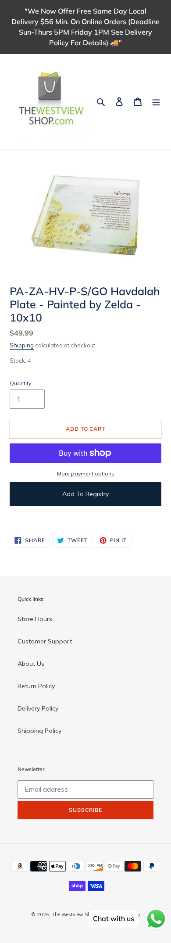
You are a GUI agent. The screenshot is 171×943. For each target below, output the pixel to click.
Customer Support (45, 641)
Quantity (20, 383)
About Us (31, 664)
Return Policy (36, 686)
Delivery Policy (38, 708)
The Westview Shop (74, 914)
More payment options (85, 473)
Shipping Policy (39, 731)
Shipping (22, 345)
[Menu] (156, 102)
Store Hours (35, 619)
